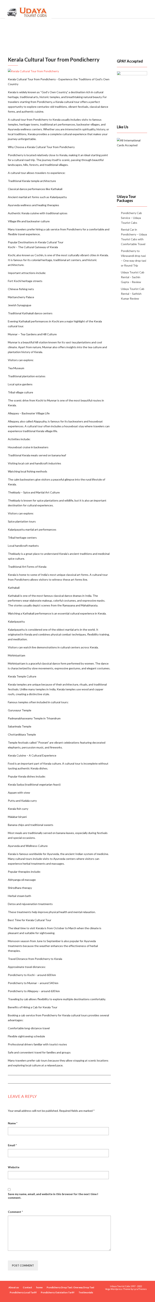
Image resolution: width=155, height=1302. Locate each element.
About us (13, 1287)
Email (12, 1145)
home (39, 1287)
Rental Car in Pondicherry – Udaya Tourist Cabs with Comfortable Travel (134, 237)
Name (12, 1123)
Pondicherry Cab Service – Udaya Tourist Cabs (131, 217)
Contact (27, 1287)
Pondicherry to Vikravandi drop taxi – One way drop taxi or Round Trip (133, 258)
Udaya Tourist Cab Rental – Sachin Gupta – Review (132, 277)
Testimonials (86, 1292)
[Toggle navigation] (145, 9)
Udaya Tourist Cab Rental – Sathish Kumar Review (132, 293)
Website (13, 1167)
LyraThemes (140, 1289)
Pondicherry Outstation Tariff (57, 1292)
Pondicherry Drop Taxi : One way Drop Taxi (70, 1287)
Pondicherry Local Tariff (23, 1292)
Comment (15, 1211)
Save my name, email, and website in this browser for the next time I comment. (53, 1195)
